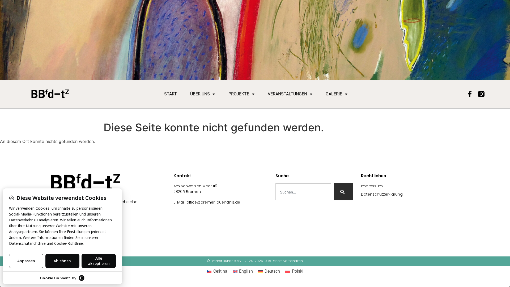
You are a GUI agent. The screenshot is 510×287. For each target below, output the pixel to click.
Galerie (334, 93)
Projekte (238, 93)
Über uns (200, 93)
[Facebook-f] (469, 94)
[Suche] (343, 191)
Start (170, 93)
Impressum (372, 186)
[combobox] (303, 191)
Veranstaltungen (287, 93)
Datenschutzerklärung (382, 194)
